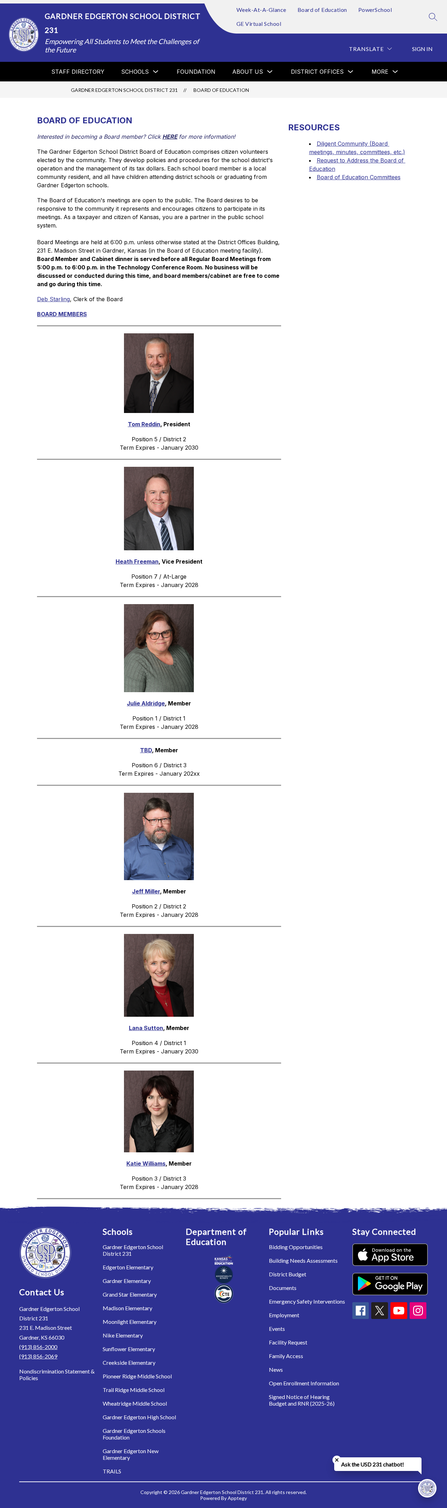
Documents (282, 1287)
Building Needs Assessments (303, 1260)
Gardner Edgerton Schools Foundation (134, 1434)
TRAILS (112, 1471)
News (276, 1369)
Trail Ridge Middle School (133, 1389)
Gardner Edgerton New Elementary (131, 1454)
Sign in (422, 48)
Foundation (196, 71)
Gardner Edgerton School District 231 (124, 90)
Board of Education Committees (359, 177)
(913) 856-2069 (38, 1356)
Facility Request (288, 1342)
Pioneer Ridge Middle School (137, 1376)
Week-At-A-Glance (261, 9)
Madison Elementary (127, 1308)
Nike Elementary (123, 1335)
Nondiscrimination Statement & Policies (57, 1374)
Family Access (286, 1356)
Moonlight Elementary (129, 1321)
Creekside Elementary (129, 1362)
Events (277, 1328)
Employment (284, 1315)
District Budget (287, 1274)
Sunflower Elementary (129, 1349)
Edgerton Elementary (128, 1267)
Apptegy (237, 1498)
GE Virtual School (258, 23)
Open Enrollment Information (304, 1383)
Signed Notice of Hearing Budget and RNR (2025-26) (302, 1400)
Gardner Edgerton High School (139, 1417)
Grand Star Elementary (130, 1294)
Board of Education (322, 9)
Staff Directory (77, 71)
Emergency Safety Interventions (307, 1301)
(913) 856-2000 (38, 1346)
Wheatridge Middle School (135, 1403)
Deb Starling (53, 299)
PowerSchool (375, 9)
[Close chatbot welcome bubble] (336, 1460)
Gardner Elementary (127, 1280)
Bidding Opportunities (296, 1247)
